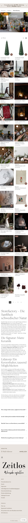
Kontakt (3, 497)
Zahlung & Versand (5, 495)
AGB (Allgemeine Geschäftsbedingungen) (10, 488)
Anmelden (23, 451)
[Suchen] (4, 1)
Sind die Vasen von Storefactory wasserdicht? (13, 423)
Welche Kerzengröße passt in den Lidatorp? (12, 437)
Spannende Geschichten (6, 508)
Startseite (3, 10)
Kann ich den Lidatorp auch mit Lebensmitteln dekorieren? (13, 430)
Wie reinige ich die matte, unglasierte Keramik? (13, 409)
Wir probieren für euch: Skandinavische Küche (11, 510)
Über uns (3, 506)
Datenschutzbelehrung (6, 491)
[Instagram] (2, 457)
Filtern (4, 38)
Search (2, 484)
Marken (9, 10)
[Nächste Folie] (26, 5)
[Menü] (1, 1)
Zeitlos (16, 520)
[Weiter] (21, 302)
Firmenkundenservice (6, 481)
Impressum (3, 486)
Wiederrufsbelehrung (6, 493)
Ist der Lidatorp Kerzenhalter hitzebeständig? (13, 416)
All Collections (4, 512)
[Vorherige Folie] (1, 5)
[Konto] (23, 1)
